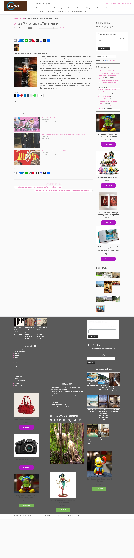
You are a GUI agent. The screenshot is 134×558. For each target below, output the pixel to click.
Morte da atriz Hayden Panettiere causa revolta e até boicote (108, 92)
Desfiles (51, 11)
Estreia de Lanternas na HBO (59, 404)
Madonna (51, 28)
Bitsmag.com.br (53, 515)
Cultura (70, 8)
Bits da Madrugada (57, 8)
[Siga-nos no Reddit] (53, 4)
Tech (16, 369)
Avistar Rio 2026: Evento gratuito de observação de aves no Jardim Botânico (108, 83)
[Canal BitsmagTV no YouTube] (41, 4)
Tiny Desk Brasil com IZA (58, 409)
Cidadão (80, 8)
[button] (100, 274)
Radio (55, 28)
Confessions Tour (43, 28)
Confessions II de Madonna (50, 118)
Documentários (117, 8)
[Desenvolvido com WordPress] (68, 515)
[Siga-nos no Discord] (56, 4)
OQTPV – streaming (20, 380)
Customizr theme (84, 515)
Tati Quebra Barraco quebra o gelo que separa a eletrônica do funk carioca (63, 190)
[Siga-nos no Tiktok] (47, 4)
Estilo (99, 8)
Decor (16, 371)
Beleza (17, 367)
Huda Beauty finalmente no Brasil (60, 406)
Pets (107, 8)
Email (100, 40)
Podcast (41, 11)
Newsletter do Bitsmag (80, 11)
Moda (16, 364)
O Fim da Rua (105, 96)
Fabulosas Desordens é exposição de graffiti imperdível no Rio (38, 187)
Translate (112, 60)
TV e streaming (41, 8)
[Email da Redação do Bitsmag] (37, 4)
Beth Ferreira (63, 28)
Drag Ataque (104, 99)
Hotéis (17, 359)
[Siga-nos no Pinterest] (50, 4)
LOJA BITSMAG (63, 11)
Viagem (89, 8)
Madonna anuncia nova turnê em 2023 (54, 151)
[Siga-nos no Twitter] (44, 4)
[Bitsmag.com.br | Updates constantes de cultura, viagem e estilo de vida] (15, 6)
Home (16, 18)
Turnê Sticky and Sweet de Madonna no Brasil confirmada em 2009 (63, 134)
